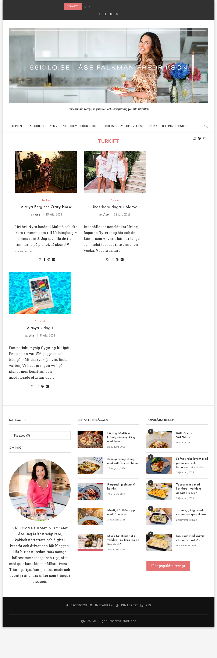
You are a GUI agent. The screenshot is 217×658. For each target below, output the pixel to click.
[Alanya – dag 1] (40, 293)
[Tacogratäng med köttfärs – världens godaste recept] (159, 491)
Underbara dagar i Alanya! (114, 207)
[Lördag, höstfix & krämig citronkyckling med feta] (90, 439)
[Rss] (117, 14)
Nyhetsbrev (69, 126)
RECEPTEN (15, 126)
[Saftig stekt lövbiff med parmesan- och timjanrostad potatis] (159, 465)
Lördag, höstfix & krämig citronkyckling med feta (121, 437)
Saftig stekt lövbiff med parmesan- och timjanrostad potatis (192, 463)
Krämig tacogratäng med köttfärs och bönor (123, 461)
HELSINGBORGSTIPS (174, 126)
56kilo (45, 528)
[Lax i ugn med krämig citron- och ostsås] (159, 542)
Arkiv (53, 126)
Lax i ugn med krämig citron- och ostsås (190, 538)
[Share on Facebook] (44, 259)
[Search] (206, 126)
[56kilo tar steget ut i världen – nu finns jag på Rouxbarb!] (90, 542)
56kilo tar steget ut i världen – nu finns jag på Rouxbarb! (123, 540)
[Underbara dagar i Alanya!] (115, 172)
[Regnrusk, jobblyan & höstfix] (90, 491)
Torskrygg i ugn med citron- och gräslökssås (191, 512)
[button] (85, 6)
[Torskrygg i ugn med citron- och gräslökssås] (159, 516)
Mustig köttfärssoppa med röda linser (121, 512)
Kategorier (36, 126)
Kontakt (153, 126)
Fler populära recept (168, 565)
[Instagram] (105, 14)
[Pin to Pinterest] (48, 259)
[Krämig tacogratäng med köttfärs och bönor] (90, 465)
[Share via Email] (53, 259)
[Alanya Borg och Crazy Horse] (46, 172)
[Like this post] (39, 259)
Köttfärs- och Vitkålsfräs (185, 435)
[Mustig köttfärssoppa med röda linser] (90, 516)
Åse (37, 214)
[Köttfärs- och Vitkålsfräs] (159, 439)
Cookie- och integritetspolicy (101, 126)
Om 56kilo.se (134, 126)
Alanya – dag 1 (40, 328)
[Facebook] (99, 14)
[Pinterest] (111, 14)
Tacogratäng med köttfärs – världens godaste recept (188, 489)
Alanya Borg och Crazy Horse (46, 207)
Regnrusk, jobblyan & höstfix (121, 487)
